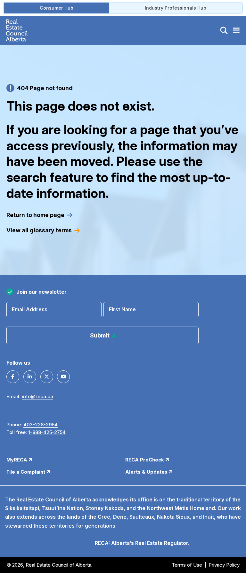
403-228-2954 (40, 425)
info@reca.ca (37, 396)
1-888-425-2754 (47, 432)
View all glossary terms (39, 230)
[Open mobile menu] (236, 30)
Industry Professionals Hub (175, 8)
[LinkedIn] (29, 376)
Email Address (29, 309)
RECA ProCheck (145, 460)
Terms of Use (187, 565)
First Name (122, 309)
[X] (46, 376)
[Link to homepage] (24, 30)
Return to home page (35, 215)
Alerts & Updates (147, 472)
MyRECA (17, 460)
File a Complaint (26, 472)
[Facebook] (12, 376)
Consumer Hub (56, 8)
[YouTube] (63, 376)
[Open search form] (223, 30)
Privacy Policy (224, 565)
